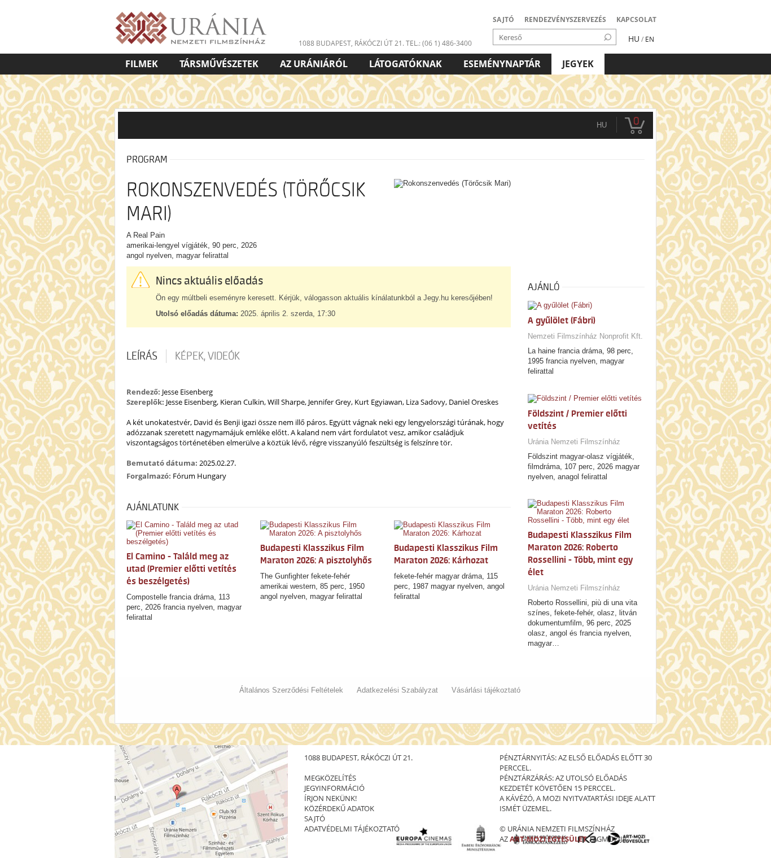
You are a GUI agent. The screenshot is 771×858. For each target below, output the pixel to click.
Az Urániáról (314, 64)
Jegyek (578, 64)
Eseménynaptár (502, 64)
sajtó (314, 818)
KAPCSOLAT (636, 19)
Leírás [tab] (141, 356)
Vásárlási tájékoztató (486, 690)
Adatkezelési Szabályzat (397, 690)
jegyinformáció (334, 788)
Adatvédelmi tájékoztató (352, 829)
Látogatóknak (405, 64)
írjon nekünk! (330, 798)
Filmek (141, 64)
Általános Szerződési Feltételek (291, 690)
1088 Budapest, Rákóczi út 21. (351, 43)
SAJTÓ (503, 19)
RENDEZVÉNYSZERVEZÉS (565, 19)
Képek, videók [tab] (207, 356)
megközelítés (330, 778)
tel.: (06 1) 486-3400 (439, 43)
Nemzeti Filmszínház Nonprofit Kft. (585, 336)
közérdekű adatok (339, 808)
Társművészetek (219, 64)
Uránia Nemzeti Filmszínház (574, 441)
